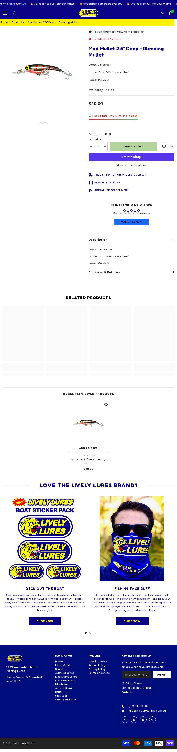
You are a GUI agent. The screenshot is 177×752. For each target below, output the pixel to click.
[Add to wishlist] (164, 146)
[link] (23, 369)
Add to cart (134, 146)
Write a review (131, 222)
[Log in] (162, 13)
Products (18, 22)
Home (4, 22)
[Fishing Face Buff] (132, 538)
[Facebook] (125, 719)
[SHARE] (171, 147)
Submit (161, 674)
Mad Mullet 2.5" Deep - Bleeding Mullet (88, 461)
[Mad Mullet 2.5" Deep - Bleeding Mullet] (88, 422)
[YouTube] (152, 719)
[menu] (5, 13)
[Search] (14, 13)
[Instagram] (134, 719)
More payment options (131, 165)
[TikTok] (143, 719)
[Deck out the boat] (45, 538)
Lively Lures (88, 455)
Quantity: (95, 139)
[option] (43, 68)
